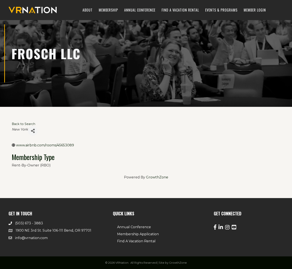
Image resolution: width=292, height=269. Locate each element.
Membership (108, 10)
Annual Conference (139, 10)
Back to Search (23, 124)
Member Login (255, 10)
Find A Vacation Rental (136, 241)
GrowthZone (157, 177)
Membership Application (138, 234)
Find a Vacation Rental (180, 10)
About (88, 10)
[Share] (33, 131)
